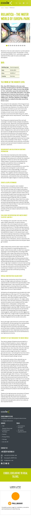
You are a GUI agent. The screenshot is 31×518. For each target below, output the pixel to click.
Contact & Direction (7, 420)
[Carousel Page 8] (20, 45)
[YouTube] (4, 463)
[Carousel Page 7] (18, 45)
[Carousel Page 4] (12, 45)
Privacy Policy (6, 436)
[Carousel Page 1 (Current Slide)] (6, 45)
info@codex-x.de (8, 460)
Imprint (4, 434)
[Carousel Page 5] (14, 45)
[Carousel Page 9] (22, 45)
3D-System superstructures (22, 431)
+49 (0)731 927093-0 (7, 452)
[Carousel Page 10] (24, 45)
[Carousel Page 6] (16, 45)
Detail (6, 7)
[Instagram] (6, 463)
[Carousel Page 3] (10, 45)
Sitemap (4, 439)
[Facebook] (8, 463)
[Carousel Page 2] (8, 45)
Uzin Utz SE (5, 441)
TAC (3, 426)
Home (2, 7)
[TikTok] (2, 463)
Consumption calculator (21, 426)
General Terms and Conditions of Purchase (7, 430)
